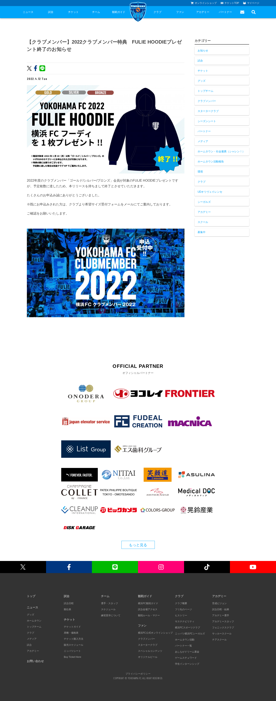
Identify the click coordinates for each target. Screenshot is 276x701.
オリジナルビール (147, 657)
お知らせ (203, 50)
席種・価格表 (71, 632)
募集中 (201, 232)
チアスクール (219, 639)
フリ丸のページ (183, 609)
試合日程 (69, 603)
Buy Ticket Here (72, 657)
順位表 (67, 609)
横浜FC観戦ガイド (148, 603)
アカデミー (202, 12)
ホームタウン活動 (184, 639)
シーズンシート (207, 121)
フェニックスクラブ (223, 627)
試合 (50, 12)
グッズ (201, 80)
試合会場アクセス (147, 609)
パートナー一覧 (183, 645)
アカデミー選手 (220, 615)
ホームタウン (34, 620)
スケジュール (108, 609)
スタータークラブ (208, 111)
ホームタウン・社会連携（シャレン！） (221, 151)
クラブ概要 (181, 603)
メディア (203, 141)
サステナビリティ (184, 621)
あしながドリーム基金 (187, 651)
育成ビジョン (219, 603)
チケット (73, 12)
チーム (96, 12)
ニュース (28, 12)
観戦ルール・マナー (149, 615)
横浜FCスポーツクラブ (187, 627)
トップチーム (205, 90)
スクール (203, 222)
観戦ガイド (118, 12)
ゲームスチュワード (186, 657)
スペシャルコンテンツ (150, 651)
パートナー (225, 12)
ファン (180, 12)
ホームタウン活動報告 (211, 161)
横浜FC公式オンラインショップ (155, 632)
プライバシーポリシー (138, 673)
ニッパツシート (72, 651)
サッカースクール (222, 633)
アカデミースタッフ (223, 621)
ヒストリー (181, 615)
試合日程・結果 (220, 609)
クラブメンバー (207, 101)
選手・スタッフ (109, 603)
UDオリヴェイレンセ (210, 191)
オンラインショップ (206, 3)
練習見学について (110, 615)
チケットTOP (231, 3)
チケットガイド (72, 626)
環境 (200, 171)
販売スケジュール (73, 644)
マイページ (253, 3)
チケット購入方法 (73, 638)
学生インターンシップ (187, 663)
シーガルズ (204, 201)
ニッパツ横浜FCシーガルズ (190, 633)
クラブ (157, 12)
